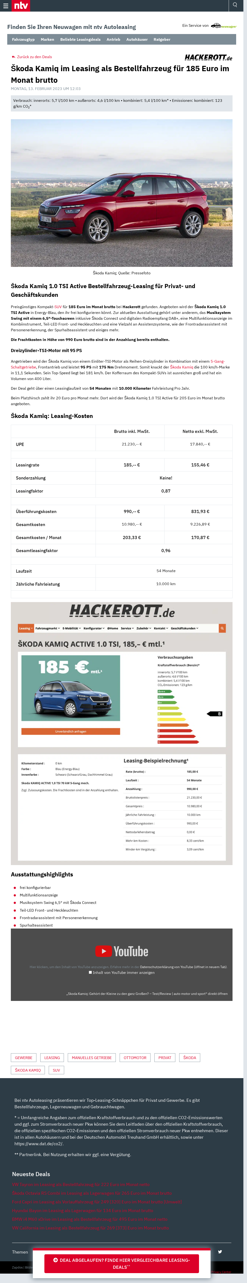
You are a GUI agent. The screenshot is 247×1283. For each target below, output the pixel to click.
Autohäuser (137, 39)
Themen (20, 1252)
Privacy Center (221, 1272)
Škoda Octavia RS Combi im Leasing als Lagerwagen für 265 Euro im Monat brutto (92, 1193)
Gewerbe (23, 1057)
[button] (21, 6)
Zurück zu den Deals (34, 56)
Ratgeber (162, 39)
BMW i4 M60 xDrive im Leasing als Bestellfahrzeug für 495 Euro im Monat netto (89, 1219)
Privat (164, 1057)
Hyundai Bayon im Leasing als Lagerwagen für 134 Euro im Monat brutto (82, 1210)
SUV (58, 306)
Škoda (189, 1057)
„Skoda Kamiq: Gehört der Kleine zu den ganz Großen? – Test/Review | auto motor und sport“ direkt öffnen (147, 994)
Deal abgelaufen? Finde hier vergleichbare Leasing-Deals (124, 1263)
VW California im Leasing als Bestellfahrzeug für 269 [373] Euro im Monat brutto (90, 1228)
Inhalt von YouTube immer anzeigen (124, 972)
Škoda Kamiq (181, 367)
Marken (47, 39)
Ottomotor (135, 1057)
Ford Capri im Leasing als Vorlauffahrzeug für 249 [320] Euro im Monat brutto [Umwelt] (97, 1202)
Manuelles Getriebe (92, 1057)
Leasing (52, 1057)
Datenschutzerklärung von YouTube (183, 966)
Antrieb (113, 39)
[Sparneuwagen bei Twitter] (220, 1252)
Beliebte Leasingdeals (80, 39)
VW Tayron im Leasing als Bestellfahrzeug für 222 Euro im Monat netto (81, 1184)
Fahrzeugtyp (23, 39)
